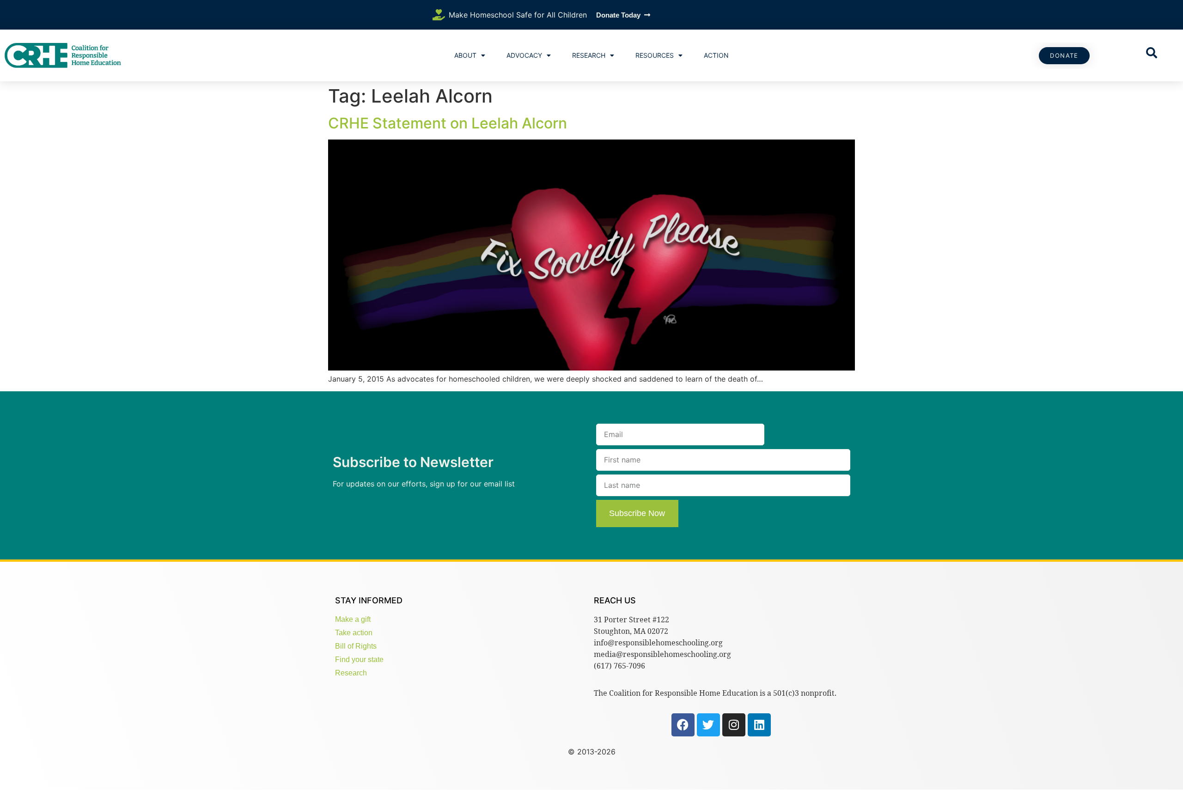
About (465, 55)
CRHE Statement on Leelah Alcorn (447, 123)
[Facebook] (683, 724)
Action (716, 55)
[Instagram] (733, 724)
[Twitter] (708, 724)
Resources (654, 55)
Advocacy (524, 55)
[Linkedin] (759, 724)
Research (588, 55)
